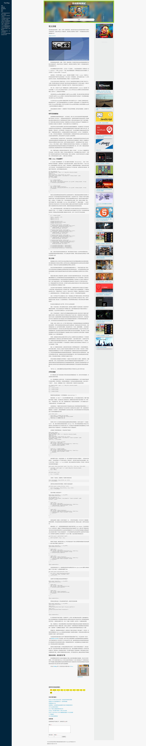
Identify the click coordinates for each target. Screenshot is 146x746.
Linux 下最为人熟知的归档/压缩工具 (56, 708)
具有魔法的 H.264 (52, 703)
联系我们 (48, 743)
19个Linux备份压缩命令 (53, 706)
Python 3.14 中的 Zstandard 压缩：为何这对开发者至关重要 (60, 699)
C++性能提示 (51, 714)
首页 (2, 5)
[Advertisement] (69, 685)
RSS (2, 11)
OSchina (71, 666)
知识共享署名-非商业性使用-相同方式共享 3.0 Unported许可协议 (62, 741)
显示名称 (51, 735)
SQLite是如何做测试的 (53, 716)
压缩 (50, 35)
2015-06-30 (53, 35)
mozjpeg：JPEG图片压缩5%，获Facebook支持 (58, 710)
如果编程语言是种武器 (6, 18)
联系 (2, 10)
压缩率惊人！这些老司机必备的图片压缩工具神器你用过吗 (60, 705)
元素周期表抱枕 (80, 676)
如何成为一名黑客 (5, 19)
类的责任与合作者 (54, 638)
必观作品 (3, 7)
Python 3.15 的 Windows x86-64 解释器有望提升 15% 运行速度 (61, 712)
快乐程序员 (3, 8)
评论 (50, 725)
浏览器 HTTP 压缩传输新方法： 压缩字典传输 (58, 701)
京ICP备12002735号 (53, 743)
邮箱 (55, 735)
